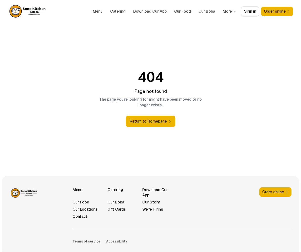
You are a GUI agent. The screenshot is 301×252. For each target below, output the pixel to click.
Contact (80, 216)
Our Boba (206, 11)
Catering (118, 11)
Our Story (151, 202)
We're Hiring (152, 209)
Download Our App (150, 11)
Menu (98, 11)
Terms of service (86, 241)
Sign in (250, 11)
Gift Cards (117, 209)
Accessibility (116, 241)
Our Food (182, 11)
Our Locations (85, 209)
